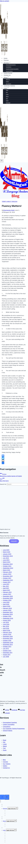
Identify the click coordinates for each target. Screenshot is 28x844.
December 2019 (8, 612)
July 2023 (6, 558)
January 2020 (7, 610)
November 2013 (8, 644)
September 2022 (8, 568)
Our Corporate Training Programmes (14, 728)
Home (5, 58)
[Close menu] (0, 801)
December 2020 (8, 596)
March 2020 (6, 606)
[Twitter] (14, 458)
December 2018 (7, 636)
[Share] (14, 463)
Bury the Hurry (4, 480)
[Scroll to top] (2, 797)
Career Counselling (8, 724)
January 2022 (7, 574)
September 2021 (8, 580)
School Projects (9, 71)
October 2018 (7, 640)
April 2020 (6, 604)
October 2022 (7, 566)
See (7, 92)
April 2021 (6, 588)
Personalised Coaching (11, 64)
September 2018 (8, 642)
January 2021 (7, 594)
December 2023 (8, 556)
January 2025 (7, 554)
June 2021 (6, 584)
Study (7, 100)
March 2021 (6, 590)
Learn (4, 830)
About (4, 821)
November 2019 (8, 614)
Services (5, 808)
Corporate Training (9, 85)
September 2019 (8, 618)
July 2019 (6, 622)
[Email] (14, 460)
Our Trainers (8, 83)
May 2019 (6, 626)
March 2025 (6, 552)
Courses (6, 60)
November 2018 (8, 638)
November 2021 (8, 576)
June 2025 (6, 550)
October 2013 (7, 646)
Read (7, 90)
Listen (7, 94)
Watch (7, 96)
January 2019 (7, 634)
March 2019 (6, 630)
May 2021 (6, 586)
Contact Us (7, 75)
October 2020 (7, 600)
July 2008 (6, 656)
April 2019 (6, 628)
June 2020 (6, 602)
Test (7, 98)
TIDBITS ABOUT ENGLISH (9, 201)
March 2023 (6, 562)
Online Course (8, 73)
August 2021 (7, 582)
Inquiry (14, 541)
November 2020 (8, 598)
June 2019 (6, 624)
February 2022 (7, 572)
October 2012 (7, 650)
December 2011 (7, 652)
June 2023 (6, 560)
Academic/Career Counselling (12, 69)
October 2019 (7, 616)
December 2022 (8, 564)
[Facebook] (14, 456)
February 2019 (7, 632)
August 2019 (7, 620)
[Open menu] (1, 160)
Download (8, 102)
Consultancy (8, 66)
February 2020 (7, 608)
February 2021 (7, 592)
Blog (4, 759)
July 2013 (6, 648)
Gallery (7, 81)
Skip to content (4, 1)
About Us (8, 79)
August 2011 (6, 654)
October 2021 (7, 578)
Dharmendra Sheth (9, 210)
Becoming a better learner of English (11, 475)
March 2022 (6, 570)
